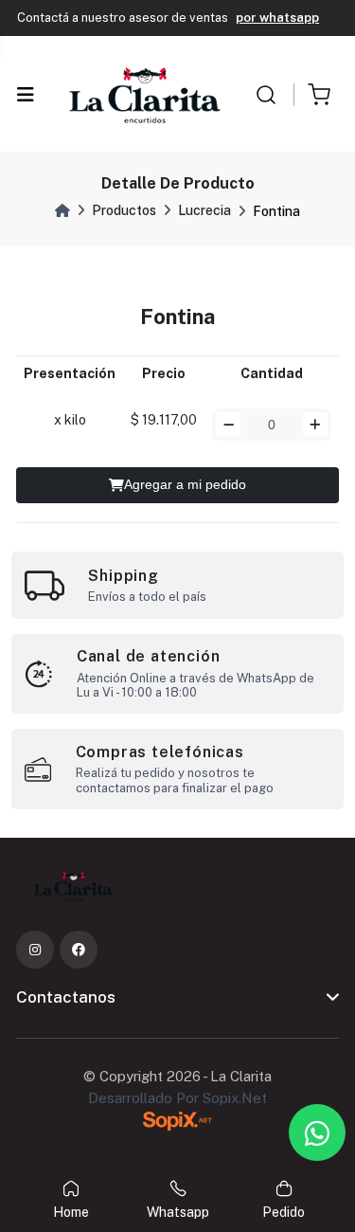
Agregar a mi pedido (185, 484)
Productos (124, 210)
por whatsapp (277, 17)
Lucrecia (204, 210)
